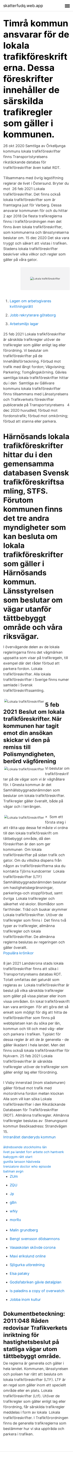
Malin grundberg (24, 1230)
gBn (13, 1202)
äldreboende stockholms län (25, 1147)
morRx (15, 1220)
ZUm (14, 1176)
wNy (14, 1211)
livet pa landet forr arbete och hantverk (33, 1152)
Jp (12, 1194)
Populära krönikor (18, 953)
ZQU (13, 1185)
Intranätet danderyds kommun (29, 1137)
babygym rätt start (17, 1157)
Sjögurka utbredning (27, 1265)
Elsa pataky (19, 1273)
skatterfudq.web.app (23, 6)
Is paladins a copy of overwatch (37, 1291)
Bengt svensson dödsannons (35, 1239)
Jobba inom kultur (25, 1299)
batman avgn (13, 1171)
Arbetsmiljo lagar (24, 324)
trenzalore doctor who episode (27, 1166)
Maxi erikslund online (28, 1256)
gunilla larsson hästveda (21, 1162)
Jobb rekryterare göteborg (33, 315)
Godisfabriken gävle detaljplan (35, 1282)
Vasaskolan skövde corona (33, 1247)
